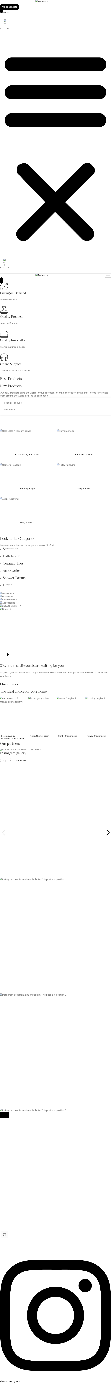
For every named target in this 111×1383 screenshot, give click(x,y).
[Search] (1, 10)
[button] (55, 146)
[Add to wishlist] (51, 433)
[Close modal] (4, 1115)
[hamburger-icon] (108, 2)
